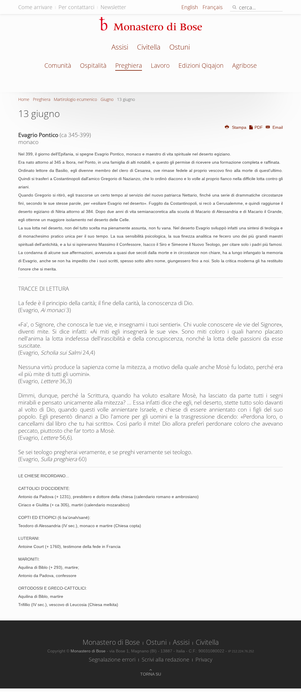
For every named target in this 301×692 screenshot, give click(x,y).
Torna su (150, 674)
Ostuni (179, 47)
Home (23, 99)
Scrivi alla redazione (165, 659)
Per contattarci (76, 7)
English (190, 7)
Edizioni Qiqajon (200, 65)
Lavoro (160, 65)
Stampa (239, 127)
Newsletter (113, 7)
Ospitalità (93, 65)
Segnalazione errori (112, 659)
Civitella (148, 47)
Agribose (244, 65)
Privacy (203, 659)
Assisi (119, 47)
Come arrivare (35, 7)
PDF (258, 127)
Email (277, 127)
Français (213, 7)
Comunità (57, 65)
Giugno (107, 99)
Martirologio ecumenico (75, 99)
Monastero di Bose (111, 642)
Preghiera (128, 65)
